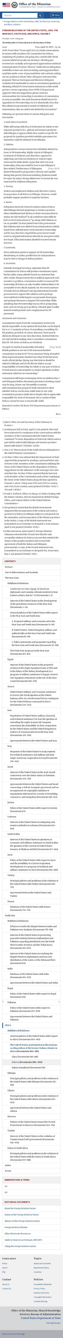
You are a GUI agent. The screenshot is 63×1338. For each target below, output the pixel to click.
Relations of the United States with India (29, 976)
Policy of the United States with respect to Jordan (33, 810)
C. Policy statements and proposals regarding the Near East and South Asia (35, 644)
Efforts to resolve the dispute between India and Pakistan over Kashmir (33, 928)
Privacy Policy (39, 1288)
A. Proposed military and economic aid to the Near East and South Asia (33, 623)
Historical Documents (42, 1263)
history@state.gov (53, 1323)
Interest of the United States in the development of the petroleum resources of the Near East (33, 604)
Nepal (10, 988)
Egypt (10, 659)
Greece (10, 686)
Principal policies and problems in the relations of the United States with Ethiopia (34, 1081)
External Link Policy (41, 1293)
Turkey (11, 875)
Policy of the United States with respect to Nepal (33, 995)
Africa (8, 1025)
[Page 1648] (53, 168)
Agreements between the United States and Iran (33, 740)
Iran (9, 710)
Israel (10, 767)
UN (6, 1192)
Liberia (10, 1090)
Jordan (10, 802)
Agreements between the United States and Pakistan (31, 1018)
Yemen (10, 901)
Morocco (11, 1116)
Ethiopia (11, 1073)
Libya (25, 1057)
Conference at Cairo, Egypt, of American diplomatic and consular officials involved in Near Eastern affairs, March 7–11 (34, 592)
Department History (41, 1268)
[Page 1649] (55, 347)
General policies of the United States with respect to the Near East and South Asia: (34, 614)
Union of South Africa (17, 1148)
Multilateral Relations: (18, 583)
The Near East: (12, 578)
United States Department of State (41, 1318)
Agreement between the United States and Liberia (30, 1109)
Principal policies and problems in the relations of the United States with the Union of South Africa (34, 1156)
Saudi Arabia (13, 834)
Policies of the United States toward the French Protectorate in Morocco (32, 1123)
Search (4, 1268)
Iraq (9, 746)
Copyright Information (43, 1297)
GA (6, 1186)
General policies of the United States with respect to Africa (34, 1038)
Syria (9, 855)
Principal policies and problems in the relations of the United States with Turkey (34, 884)
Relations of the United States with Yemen (30, 908)
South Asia (10, 915)
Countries (37, 1272)
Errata (8, 1171)
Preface (9, 567)
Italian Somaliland (28, 1067)
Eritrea (27, 1062)
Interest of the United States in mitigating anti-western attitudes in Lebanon (33, 825)
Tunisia (11, 1130)
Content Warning (40, 1301)
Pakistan (11, 1002)
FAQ (3, 1272)
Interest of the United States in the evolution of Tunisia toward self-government (32, 1139)
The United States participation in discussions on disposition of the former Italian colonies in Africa (33, 1048)
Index (8, 1165)
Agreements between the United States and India (34, 983)
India (10, 968)
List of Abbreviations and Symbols (21, 572)
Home (4, 1263)
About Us (5, 1284)
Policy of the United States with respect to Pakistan (30, 1009)
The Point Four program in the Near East (29, 652)
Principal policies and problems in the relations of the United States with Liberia (34, 1099)
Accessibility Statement (43, 1284)
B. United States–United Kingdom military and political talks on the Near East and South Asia (34, 633)
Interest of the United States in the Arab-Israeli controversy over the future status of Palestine (32, 775)
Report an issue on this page (13, 1334)
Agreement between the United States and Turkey (30, 894)
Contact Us (6, 1288)
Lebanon (11, 817)
